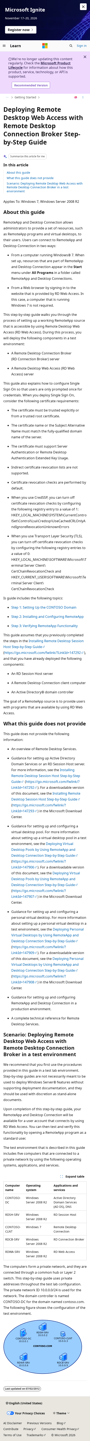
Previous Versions (39, 1423)
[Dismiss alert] (83, 6)
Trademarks (35, 1435)
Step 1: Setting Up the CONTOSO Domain (43, 607)
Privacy (28, 1429)
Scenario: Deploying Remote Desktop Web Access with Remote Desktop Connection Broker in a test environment (45, 187)
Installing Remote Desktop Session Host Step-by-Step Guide (45, 776)
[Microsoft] (45, 45)
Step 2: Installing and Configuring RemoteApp (47, 616)
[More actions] (83, 97)
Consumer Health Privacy (59, 1429)
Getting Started (25, 97)
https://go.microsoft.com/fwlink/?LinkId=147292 (42, 652)
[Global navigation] (4, 45)
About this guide (18, 172)
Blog (60, 1423)
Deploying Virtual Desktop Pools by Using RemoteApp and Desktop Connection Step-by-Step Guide (43, 849)
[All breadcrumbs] (7, 97)
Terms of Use (12, 1435)
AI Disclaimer (12, 1423)
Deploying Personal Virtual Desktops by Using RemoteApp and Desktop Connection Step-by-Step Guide (47, 935)
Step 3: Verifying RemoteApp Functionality (44, 626)
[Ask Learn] (75, 97)
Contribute (10, 1429)
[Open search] (71, 45)
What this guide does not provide (30, 178)
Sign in (82, 46)
